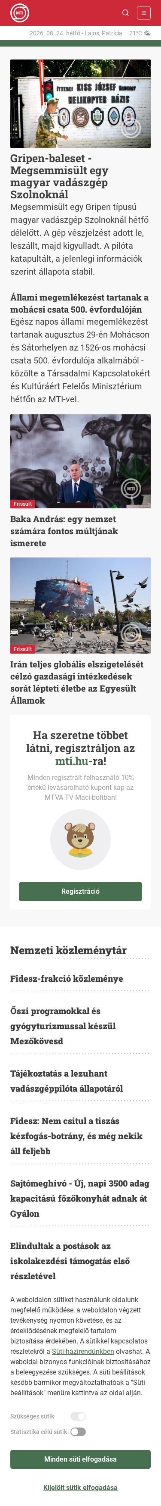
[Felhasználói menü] (144, 13)
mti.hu (71, 761)
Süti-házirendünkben (83, 1351)
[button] (126, 13)
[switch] (78, 1416)
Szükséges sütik (32, 1416)
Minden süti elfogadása (80, 1459)
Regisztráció (80, 891)
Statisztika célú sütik (38, 1432)
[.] (19, 12)
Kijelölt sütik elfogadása (80, 1488)
